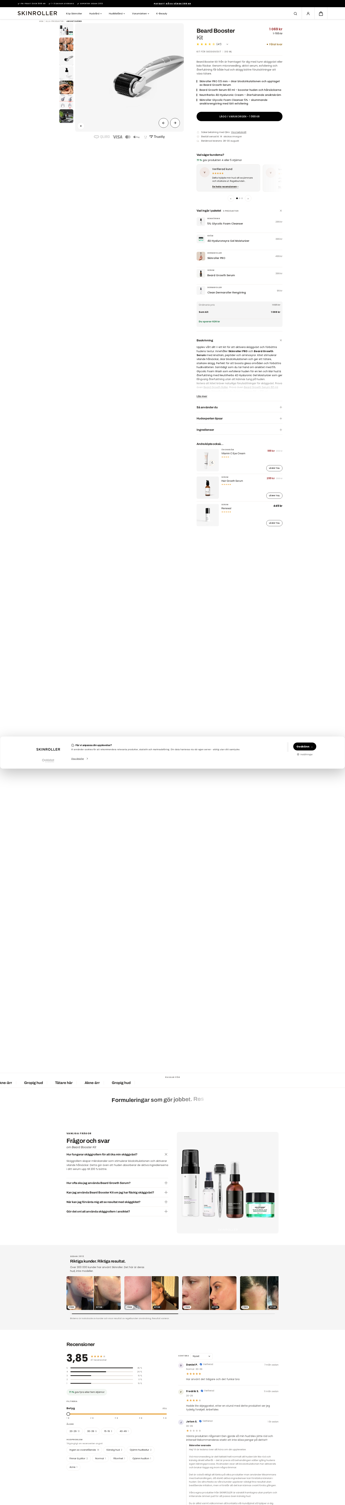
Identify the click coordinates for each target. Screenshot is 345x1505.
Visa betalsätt (238, 132)
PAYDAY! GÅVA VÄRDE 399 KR (172, 3)
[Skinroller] (37, 13)
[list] (239, 178)
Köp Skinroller (74, 13)
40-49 (124, 1430)
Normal (100, 1458)
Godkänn (302, 746)
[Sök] (295, 13)
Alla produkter (55, 21)
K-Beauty (161, 13)
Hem (41, 21)
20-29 (75, 1430)
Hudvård (94, 13)
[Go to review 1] (237, 198)
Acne (73, 1467)
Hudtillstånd (116, 13)
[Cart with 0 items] (321, 13)
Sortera (183, 1355)
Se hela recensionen (224, 186)
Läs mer (202, 396)
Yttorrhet (119, 1458)
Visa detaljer (77, 758)
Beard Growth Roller (216, 387)
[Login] (308, 13)
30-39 (92, 1430)
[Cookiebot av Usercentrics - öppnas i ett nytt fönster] (48, 760)
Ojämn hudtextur (140, 1449)
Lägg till (274, 468)
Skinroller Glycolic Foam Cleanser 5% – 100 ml (239, 391)
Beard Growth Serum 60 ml (261, 387)
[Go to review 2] (239, 198)
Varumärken (139, 13)
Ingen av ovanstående (84, 1449)
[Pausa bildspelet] (80, 126)
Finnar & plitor (79, 1458)
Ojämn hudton (141, 1458)
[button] (321, 13)
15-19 (108, 1430)
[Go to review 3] (242, 198)
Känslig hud (114, 1449)
